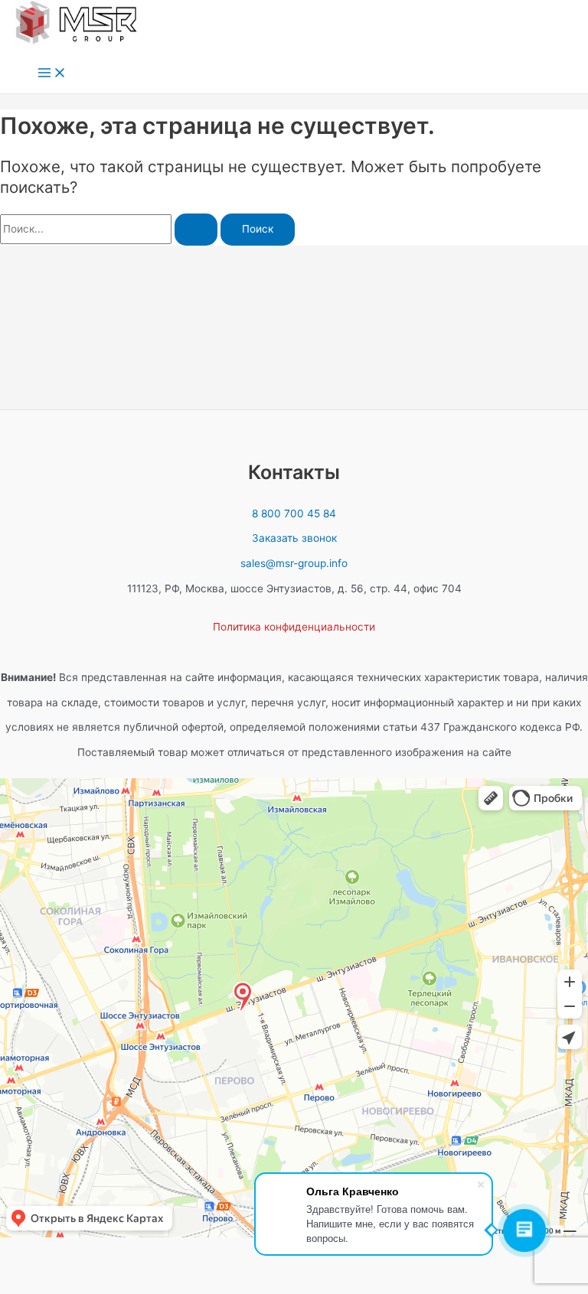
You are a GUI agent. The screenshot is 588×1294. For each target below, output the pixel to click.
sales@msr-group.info (294, 563)
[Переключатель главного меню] (52, 73)
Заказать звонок (294, 538)
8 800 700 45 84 (294, 513)
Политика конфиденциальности (294, 627)
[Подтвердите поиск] (196, 229)
